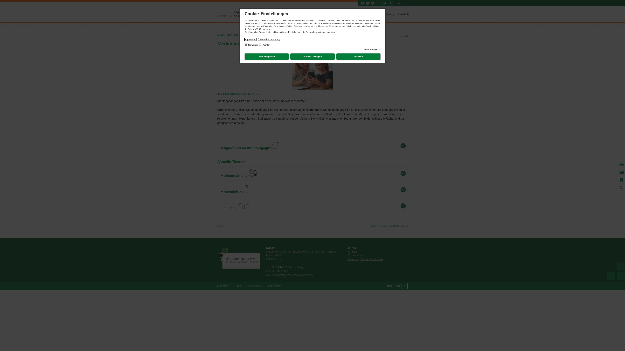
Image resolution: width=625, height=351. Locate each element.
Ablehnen (358, 56)
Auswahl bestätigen (312, 56)
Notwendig (253, 45)
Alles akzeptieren (267, 56)
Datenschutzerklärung (269, 39)
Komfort (266, 45)
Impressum (250, 39)
